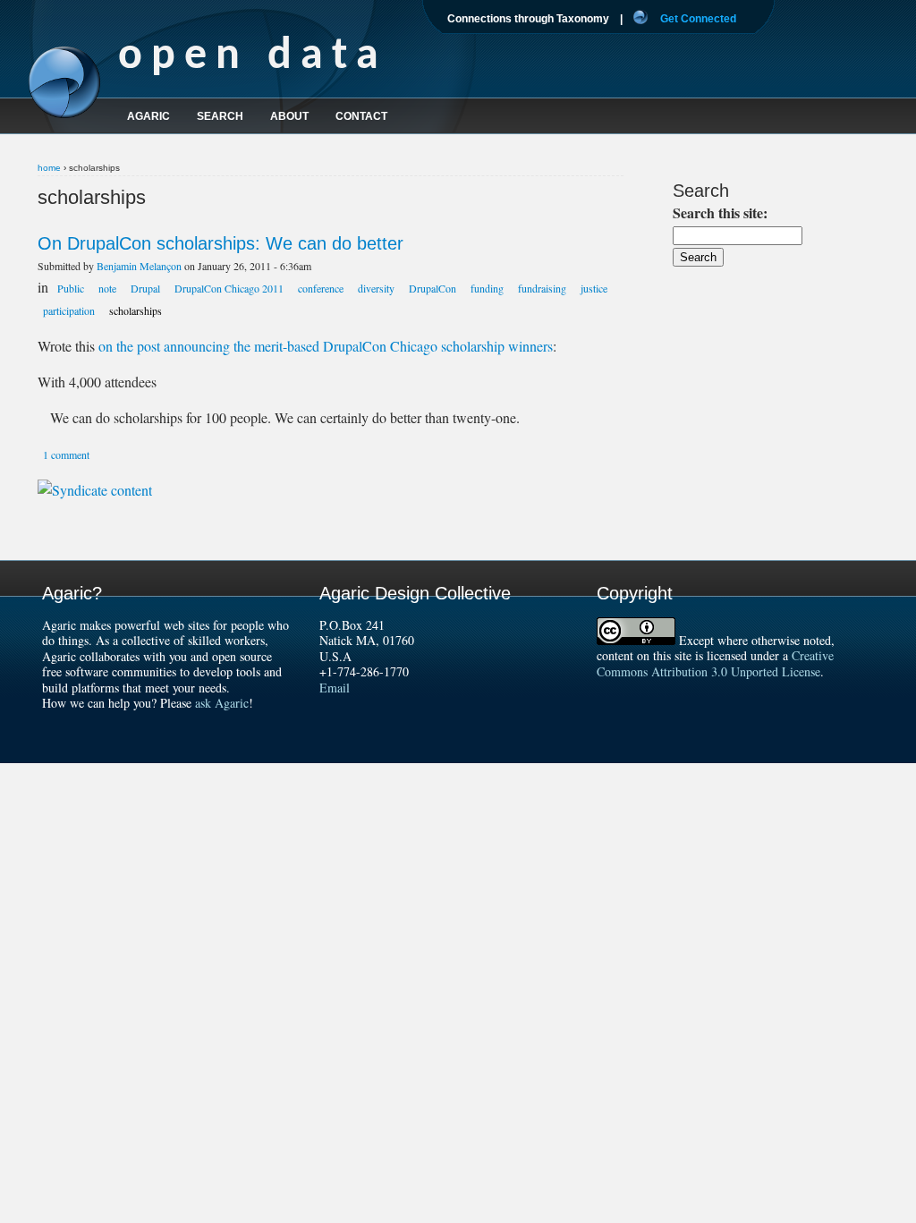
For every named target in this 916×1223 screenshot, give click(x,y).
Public (70, 288)
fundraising (542, 288)
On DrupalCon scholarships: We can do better (220, 243)
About (289, 116)
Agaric (148, 116)
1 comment (66, 454)
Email (334, 687)
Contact (361, 116)
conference (321, 288)
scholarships (135, 310)
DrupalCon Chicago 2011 (229, 288)
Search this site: (720, 212)
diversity (376, 288)
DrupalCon (432, 288)
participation (69, 310)
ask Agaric (222, 702)
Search (220, 116)
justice (594, 288)
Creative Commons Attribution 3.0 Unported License (715, 663)
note (107, 288)
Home (49, 168)
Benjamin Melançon (139, 266)
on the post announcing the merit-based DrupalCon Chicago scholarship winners (325, 345)
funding (487, 288)
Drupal (145, 288)
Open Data (252, 57)
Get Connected (698, 19)
